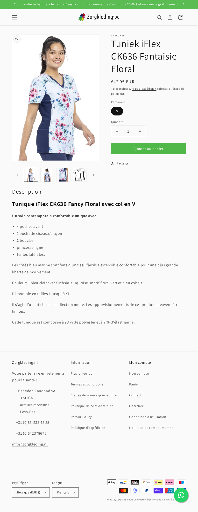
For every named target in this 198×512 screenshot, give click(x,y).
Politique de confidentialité (92, 406)
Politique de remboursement (152, 427)
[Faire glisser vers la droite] (93, 175)
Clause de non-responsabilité (94, 395)
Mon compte (139, 373)
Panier (134, 384)
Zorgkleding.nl (124, 499)
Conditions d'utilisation (147, 417)
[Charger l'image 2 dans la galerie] (47, 175)
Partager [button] (123, 163)
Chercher (136, 406)
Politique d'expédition (88, 427)
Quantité (117, 122)
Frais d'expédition (144, 88)
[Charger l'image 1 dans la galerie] (31, 175)
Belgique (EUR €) (28, 492)
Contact (135, 395)
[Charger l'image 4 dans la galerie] (80, 175)
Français (63, 492)
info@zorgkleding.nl (30, 444)
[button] (14, 17)
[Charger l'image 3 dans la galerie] (64, 175)
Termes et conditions (87, 384)
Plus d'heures (81, 373)
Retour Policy (81, 417)
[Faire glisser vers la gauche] (17, 175)
